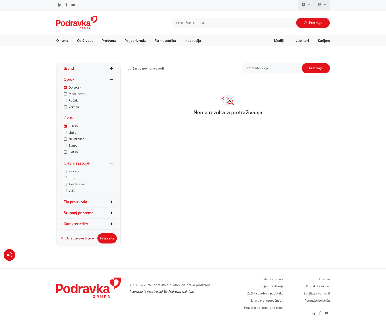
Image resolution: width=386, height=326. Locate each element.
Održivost (85, 40)
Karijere (324, 40)
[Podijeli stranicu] (9, 255)
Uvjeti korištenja (271, 286)
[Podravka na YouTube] (73, 5)
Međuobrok (77, 94)
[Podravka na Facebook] (66, 5)
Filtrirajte (107, 238)
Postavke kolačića (317, 300)
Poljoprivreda (135, 40)
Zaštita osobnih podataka (265, 293)
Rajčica (74, 171)
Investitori (301, 40)
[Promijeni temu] (306, 5)
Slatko (73, 152)
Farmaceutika (165, 40)
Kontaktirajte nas (318, 286)
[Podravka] (76, 28)
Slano (73, 145)
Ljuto (72, 132)
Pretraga (315, 23)
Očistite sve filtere (79, 238)
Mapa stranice (273, 279)
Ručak (73, 100)
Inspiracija (193, 40)
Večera (74, 107)
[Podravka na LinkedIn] (59, 5)
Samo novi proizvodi (148, 68)
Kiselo (73, 126)
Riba (72, 178)
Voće (72, 190)
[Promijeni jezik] (322, 5)
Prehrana (109, 40)
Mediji (279, 40)
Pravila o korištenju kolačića (263, 307)
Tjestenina (77, 184)
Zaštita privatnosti (317, 293)
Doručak (75, 87)
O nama (62, 40)
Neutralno (76, 139)
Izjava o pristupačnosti (267, 300)
